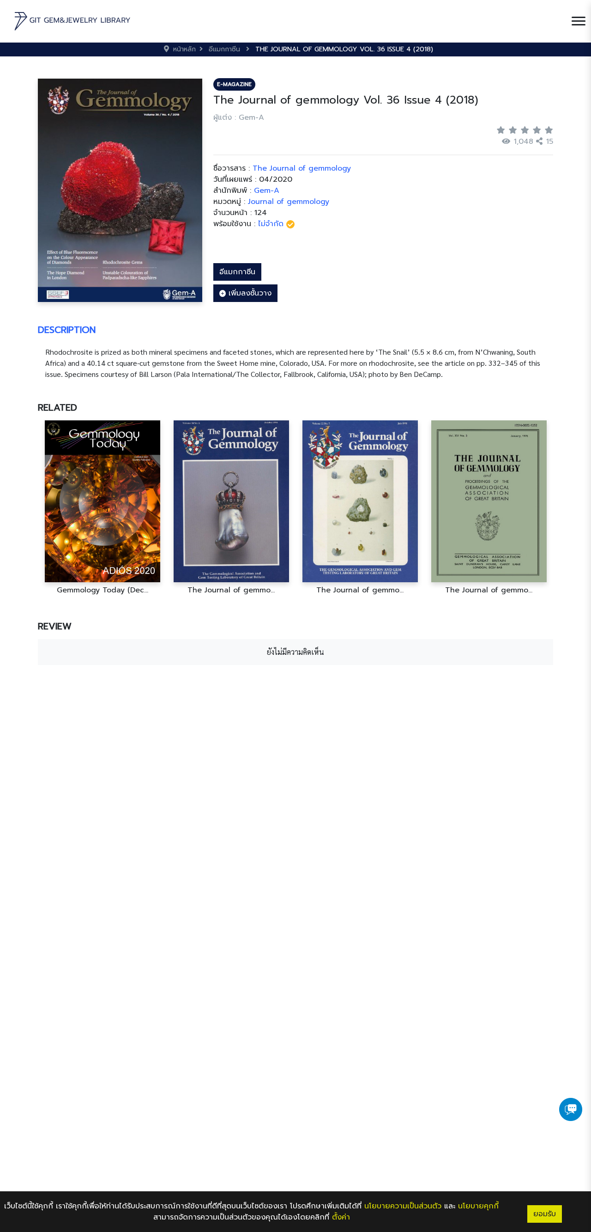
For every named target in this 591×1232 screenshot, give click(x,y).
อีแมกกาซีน (237, 271)
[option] (102, 507)
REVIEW (55, 626)
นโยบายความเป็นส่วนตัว (402, 1206)
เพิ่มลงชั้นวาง (248, 293)
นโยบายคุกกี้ (478, 1206)
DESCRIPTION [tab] (67, 329)
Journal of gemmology (288, 201)
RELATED (57, 407)
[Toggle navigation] (578, 21)
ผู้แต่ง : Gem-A (238, 117)
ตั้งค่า (341, 1217)
